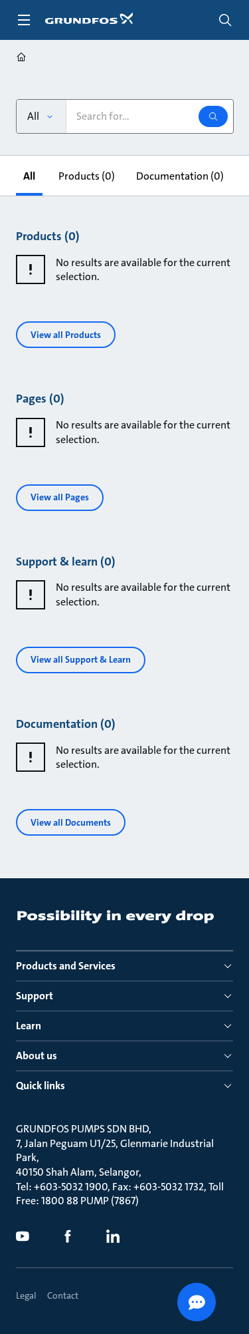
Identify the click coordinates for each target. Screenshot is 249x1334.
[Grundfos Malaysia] (21, 59)
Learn (28, 1026)
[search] (225, 20)
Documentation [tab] (180, 176)
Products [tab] (86, 176)
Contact (62, 1295)
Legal (26, 1295)
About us (36, 1056)
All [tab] (29, 176)
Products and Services (66, 966)
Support (34, 996)
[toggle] (24, 20)
